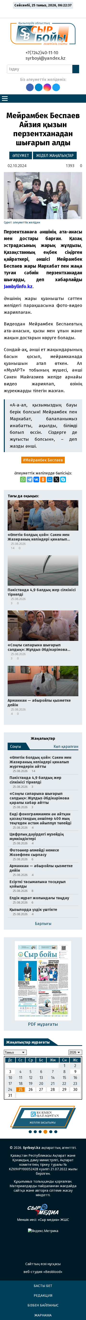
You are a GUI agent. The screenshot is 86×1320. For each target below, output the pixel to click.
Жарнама (43, 1315)
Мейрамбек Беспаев (44, 460)
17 (10, 1083)
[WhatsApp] (23, 479)
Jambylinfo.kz (18, 286)
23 (75, 1083)
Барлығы (43, 923)
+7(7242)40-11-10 (41, 52)
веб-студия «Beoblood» (43, 1271)
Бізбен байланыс (43, 1305)
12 (30, 1077)
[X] (56, 479)
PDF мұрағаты (43, 1024)
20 (41, 1083)
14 (53, 1077)
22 (64, 1083)
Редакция (43, 1295)
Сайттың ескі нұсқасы (43, 1264)
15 (64, 1077)
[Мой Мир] (50, 479)
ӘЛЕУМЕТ (20, 155)
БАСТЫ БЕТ (43, 1285)
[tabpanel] (43, 1117)
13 (41, 1077)
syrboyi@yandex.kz (44, 58)
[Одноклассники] (43, 479)
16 (75, 1077)
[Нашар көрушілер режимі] (44, 12)
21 (52, 1083)
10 (10, 1077)
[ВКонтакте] (36, 479)
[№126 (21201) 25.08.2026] (43, 981)
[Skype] (63, 479)
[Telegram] (29, 479)
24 (10, 1089)
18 (20, 1083)
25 (20, 1089)
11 (20, 1077)
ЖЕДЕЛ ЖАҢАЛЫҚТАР (55, 155)
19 (30, 1083)
